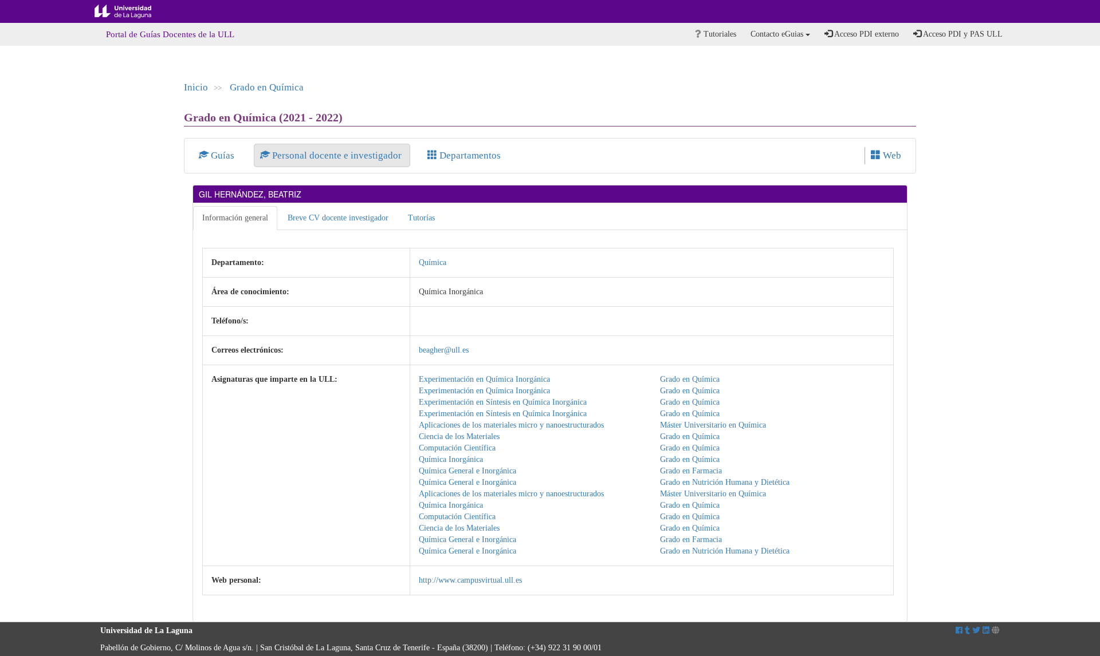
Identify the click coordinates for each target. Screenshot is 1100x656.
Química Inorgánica (451, 459)
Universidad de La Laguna (132, 11)
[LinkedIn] (986, 630)
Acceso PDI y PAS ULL (962, 34)
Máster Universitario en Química (713, 425)
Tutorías (421, 218)
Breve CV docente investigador (338, 218)
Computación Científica (457, 448)
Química (432, 262)
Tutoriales (718, 34)
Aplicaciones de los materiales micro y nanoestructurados (511, 425)
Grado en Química (267, 87)
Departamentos (469, 155)
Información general (235, 218)
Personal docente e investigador (337, 155)
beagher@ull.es (444, 350)
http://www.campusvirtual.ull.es (470, 580)
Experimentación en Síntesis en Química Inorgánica (503, 402)
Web (891, 155)
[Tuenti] (967, 630)
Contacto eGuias (778, 34)
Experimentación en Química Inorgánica (484, 379)
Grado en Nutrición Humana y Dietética (724, 482)
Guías (223, 155)
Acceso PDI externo (865, 34)
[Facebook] (959, 630)
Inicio (196, 87)
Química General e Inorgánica (467, 471)
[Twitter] (976, 630)
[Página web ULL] (996, 630)
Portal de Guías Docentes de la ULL (170, 34)
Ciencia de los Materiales (459, 436)
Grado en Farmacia (691, 471)
